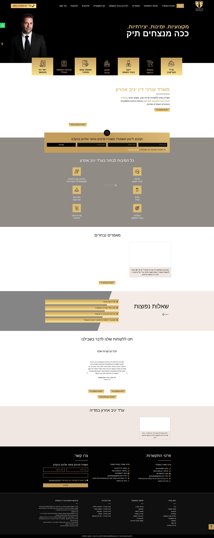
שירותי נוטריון (139, 507)
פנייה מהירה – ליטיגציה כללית (102, 507)
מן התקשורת (99, 6)
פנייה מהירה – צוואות (104, 514)
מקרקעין (140, 509)
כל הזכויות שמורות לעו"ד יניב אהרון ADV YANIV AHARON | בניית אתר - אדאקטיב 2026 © (107, 536)
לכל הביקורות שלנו (107, 351)
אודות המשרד (168, 6)
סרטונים (85, 6)
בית (180, 6)
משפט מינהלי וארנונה (136, 521)
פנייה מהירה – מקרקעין (104, 511)
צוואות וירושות (139, 511)
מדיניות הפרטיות (133, 150)
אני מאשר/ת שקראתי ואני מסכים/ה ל (147, 150)
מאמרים (136, 6)
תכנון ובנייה (140, 518)
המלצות (74, 6)
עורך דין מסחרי (139, 514)
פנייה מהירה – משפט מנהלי (102, 509)
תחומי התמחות (151, 6)
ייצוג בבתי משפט (138, 516)
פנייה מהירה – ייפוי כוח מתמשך (101, 516)
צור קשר (63, 6)
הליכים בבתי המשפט (118, 6)
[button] (2, 44)
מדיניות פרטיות (171, 525)
